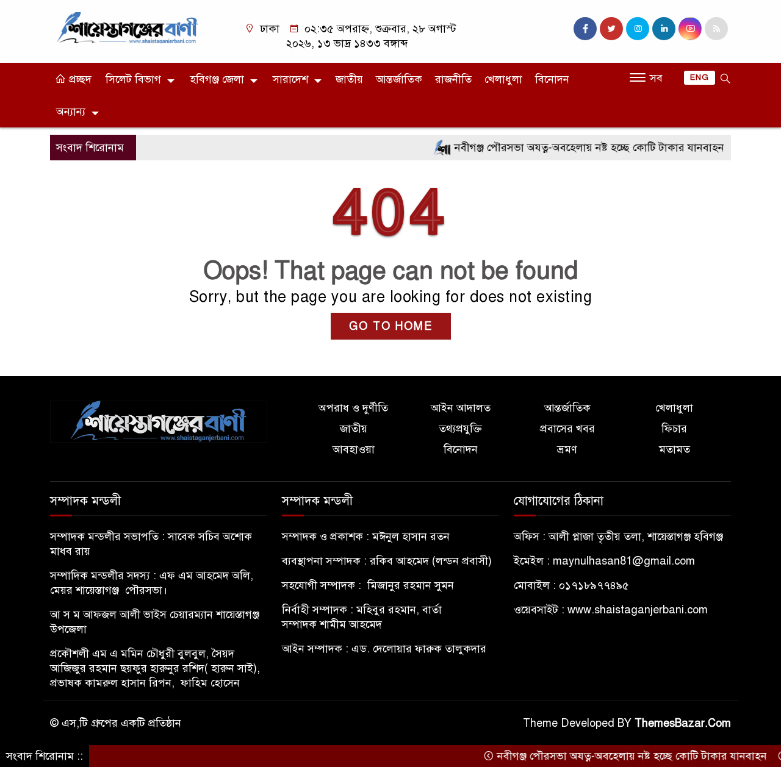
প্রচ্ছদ (79, 79)
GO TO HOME (391, 326)
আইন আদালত (461, 408)
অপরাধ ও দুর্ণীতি (353, 408)
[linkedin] (663, 28)
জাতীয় (349, 79)
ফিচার (674, 428)
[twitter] (611, 28)
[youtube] (690, 28)
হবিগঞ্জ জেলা (217, 79)
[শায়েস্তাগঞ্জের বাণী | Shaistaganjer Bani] (129, 27)
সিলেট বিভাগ (133, 79)
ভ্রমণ (567, 449)
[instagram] (637, 28)
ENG (699, 77)
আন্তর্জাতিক (399, 79)
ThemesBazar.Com (683, 723)
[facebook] (585, 28)
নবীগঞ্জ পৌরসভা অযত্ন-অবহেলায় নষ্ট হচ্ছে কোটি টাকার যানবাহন (574, 147)
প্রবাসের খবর (567, 428)
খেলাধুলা (503, 79)
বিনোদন (552, 79)
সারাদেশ (290, 79)
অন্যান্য (70, 111)
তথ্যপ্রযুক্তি (460, 428)
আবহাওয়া (354, 449)
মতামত (674, 449)
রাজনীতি (453, 79)
